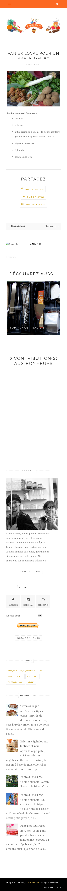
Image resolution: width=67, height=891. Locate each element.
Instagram (28, 605)
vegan (31, 682)
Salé (10, 676)
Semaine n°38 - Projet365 (27, 327)
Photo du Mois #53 (31, 777)
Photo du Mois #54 (31, 794)
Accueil (10, 257)
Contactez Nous (28, 571)
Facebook (13, 605)
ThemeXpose (33, 882)
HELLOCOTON (43, 605)
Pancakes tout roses (32, 825)
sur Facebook (34, 189)
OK (39, 615)
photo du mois (15, 682)
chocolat (32, 676)
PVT (41, 670)
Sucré (20, 676)
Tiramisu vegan (29, 706)
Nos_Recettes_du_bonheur (21, 670)
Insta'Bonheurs (28, 638)
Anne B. (36, 244)
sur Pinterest (36, 204)
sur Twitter (35, 196)
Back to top (51, 887)
